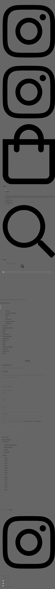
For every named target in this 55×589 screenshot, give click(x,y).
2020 (6, 467)
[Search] (22, 266)
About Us (5, 340)
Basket (9, 202)
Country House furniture (10, 445)
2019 (6, 470)
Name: (4, 393)
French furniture (8, 447)
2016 (6, 477)
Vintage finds (8, 323)
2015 (6, 480)
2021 (6, 465)
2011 (6, 489)
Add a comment (6, 439)
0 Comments (5, 371)
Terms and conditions (8, 347)
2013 (6, 484)
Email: (4, 400)
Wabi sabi (6, 452)
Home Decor (8, 319)
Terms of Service (37, 421)
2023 (6, 460)
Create (10, 509)
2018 (6, 472)
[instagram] (29, 61)
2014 (6, 482)
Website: (4, 407)
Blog (4, 344)
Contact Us (5, 349)
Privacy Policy (28, 421)
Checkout (16, 202)
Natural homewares (10, 321)
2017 (6, 475)
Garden (7, 315)
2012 (6, 487)
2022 (6, 463)
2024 (6, 458)
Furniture (7, 310)
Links (4, 342)
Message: (5, 413)
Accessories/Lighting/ (10, 313)
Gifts (6, 317)
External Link (6, 351)
